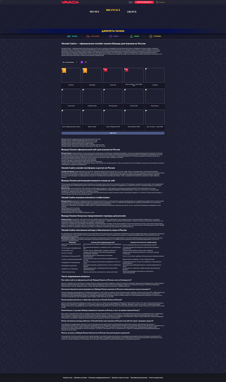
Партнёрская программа (139, 377)
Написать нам (67, 377)
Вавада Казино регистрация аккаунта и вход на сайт (79, 142)
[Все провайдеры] (70, 63)
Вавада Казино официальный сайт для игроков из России (80, 139)
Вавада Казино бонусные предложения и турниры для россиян (82, 145)
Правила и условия (80, 377)
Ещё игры (113, 133)
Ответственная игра (156, 377)
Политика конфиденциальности (99, 377)
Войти (131, 2)
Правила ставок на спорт (120, 377)
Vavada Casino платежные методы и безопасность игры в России (83, 146)
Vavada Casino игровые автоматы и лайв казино (77, 143)
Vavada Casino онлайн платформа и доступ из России (79, 140)
